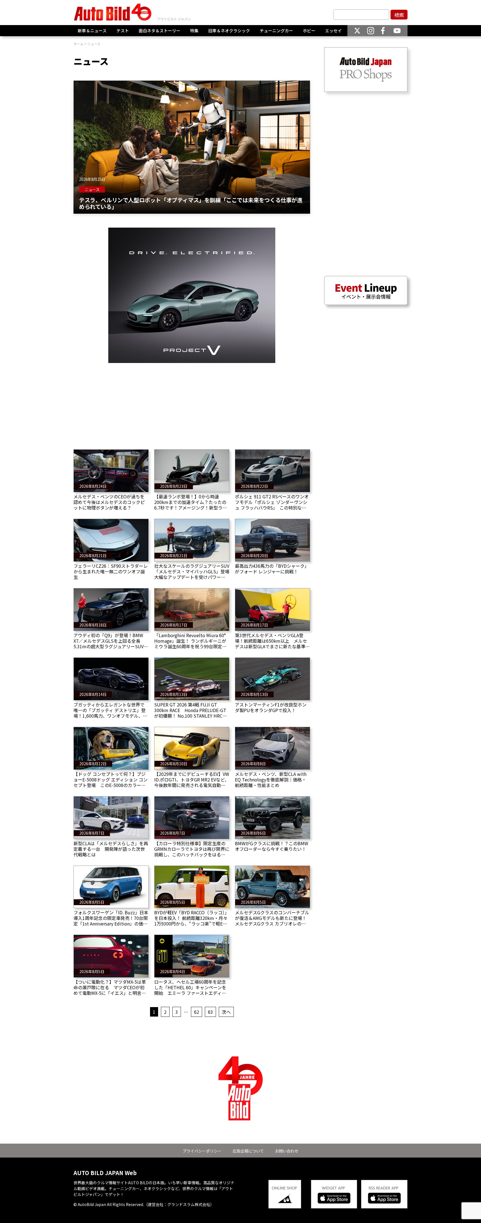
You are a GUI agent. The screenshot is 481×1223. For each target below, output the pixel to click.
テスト (122, 30)
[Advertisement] (191, 402)
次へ (226, 1011)
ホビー (309, 30)
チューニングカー (276, 30)
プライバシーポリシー (202, 1151)
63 (210, 1011)
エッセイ (333, 30)
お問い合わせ (286, 1151)
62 (196, 1011)
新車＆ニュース (92, 30)
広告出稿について (248, 1151)
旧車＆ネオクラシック (229, 30)
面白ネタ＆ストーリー (159, 30)
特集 (194, 30)
